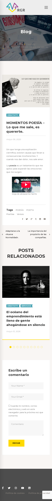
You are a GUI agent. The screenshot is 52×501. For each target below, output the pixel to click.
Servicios (26, 306)
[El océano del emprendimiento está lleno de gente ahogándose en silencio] (26, 267)
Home (20, 44)
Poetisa (10, 214)
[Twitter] (27, 219)
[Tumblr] (36, 219)
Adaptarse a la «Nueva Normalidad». (13, 234)
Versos (20, 214)
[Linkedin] (40, 219)
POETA (30, 210)
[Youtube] (22, 488)
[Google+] (32, 219)
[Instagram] (16, 488)
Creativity (30, 44)
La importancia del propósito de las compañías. (37, 234)
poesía (12, 165)
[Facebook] (22, 219)
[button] (10, 347)
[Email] (45, 219)
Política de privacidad (39, 493)
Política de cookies (15, 493)
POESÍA (20, 210)
